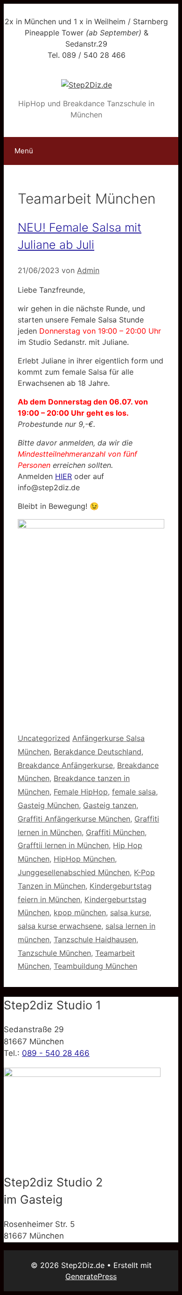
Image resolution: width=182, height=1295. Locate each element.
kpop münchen (80, 912)
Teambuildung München (95, 966)
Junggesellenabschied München (74, 872)
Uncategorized (44, 738)
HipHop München (84, 858)
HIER (63, 476)
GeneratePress (91, 1276)
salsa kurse (129, 912)
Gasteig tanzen (109, 805)
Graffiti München (115, 832)
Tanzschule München (54, 953)
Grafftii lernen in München (63, 845)
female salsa (134, 791)
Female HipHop (81, 791)
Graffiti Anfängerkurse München (74, 818)
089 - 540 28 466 (56, 1053)
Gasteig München (48, 805)
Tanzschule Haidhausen (95, 939)
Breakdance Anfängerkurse (65, 765)
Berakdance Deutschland (97, 751)
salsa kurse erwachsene (59, 926)
